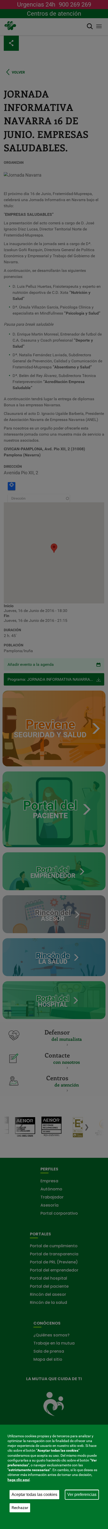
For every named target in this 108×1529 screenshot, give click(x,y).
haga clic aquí (19, 1480)
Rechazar (20, 1507)
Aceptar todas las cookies (34, 1494)
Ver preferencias (81, 1494)
